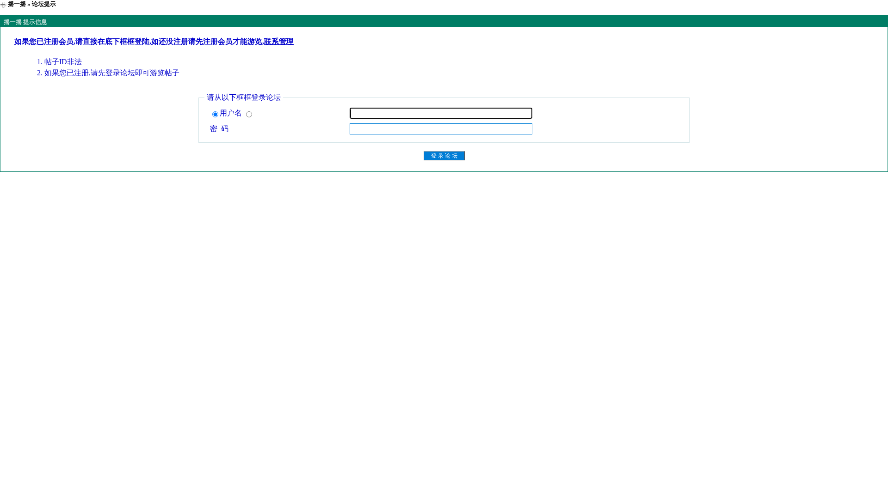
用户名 (232, 113)
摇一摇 (17, 3)
